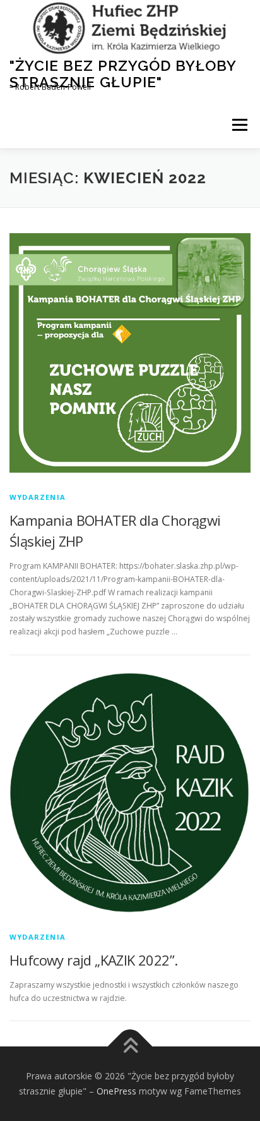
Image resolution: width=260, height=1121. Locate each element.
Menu (238, 124)
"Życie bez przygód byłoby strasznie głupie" (122, 73)
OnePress (116, 1091)
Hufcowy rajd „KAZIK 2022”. (93, 959)
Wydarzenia (37, 497)
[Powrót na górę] (130, 1046)
